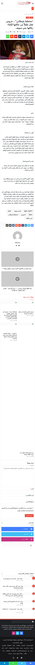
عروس (23, 214)
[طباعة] (7, 225)
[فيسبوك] (31, 36)
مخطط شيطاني (12, 214)
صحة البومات (12, 648)
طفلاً (30, 214)
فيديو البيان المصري (22, 650)
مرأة (4, 650)
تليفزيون (4, 645)
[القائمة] (2, 4)
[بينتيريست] (16, 36)
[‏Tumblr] (19, 36)
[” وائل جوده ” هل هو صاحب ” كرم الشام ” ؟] (29, 611)
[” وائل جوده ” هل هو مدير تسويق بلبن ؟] (29, 581)
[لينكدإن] (23, 36)
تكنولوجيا (9, 645)
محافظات (8, 650)
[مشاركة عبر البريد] (10, 225)
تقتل (9, 211)
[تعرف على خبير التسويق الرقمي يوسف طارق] (29, 604)
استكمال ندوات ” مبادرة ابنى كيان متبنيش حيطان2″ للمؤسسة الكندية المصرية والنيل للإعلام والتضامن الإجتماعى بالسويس (10, 315)
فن (28, 650)
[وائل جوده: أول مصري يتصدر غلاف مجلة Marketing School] (29, 588)
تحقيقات (18, 645)
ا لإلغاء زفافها (28, 211)
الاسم (32, 489)
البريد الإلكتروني (29, 495)
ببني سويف (17, 211)
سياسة (17, 648)
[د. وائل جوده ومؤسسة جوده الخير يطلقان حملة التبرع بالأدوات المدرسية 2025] (29, 596)
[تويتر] (27, 36)
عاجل (27, 17)
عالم (3, 648)
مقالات (25, 653)
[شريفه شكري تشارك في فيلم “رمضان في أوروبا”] (26, 306)
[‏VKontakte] (13, 225)
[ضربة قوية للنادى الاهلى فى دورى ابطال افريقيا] (26, 387)
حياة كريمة (26, 648)
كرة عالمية (13, 650)
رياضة (21, 648)
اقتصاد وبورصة (29, 645)
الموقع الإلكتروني (30, 501)
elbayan (29, 31)
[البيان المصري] (24, 3)
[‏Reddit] (12, 36)
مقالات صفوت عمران (18, 653)
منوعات (10, 653)
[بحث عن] (33, 4)
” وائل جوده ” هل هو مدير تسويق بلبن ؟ (13, 578)
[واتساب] (8, 36)
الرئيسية (30, 14)
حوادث (25, 14)
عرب (31, 650)
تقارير (13, 645)
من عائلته (29, 218)
